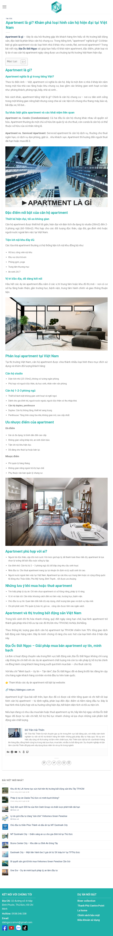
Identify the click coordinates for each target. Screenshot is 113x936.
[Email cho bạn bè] (59, 763)
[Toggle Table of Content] (22, 61)
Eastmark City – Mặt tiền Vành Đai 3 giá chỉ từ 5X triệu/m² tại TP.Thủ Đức (45, 852)
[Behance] (8, 752)
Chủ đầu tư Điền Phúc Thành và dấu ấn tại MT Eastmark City (39, 825)
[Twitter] (19, 752)
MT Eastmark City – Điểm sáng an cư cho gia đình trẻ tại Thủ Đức (41, 834)
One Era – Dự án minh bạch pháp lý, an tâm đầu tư (34, 870)
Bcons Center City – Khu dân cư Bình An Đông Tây (34, 843)
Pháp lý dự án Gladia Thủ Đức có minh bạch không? (34, 798)
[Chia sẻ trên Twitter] (54, 763)
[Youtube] (16, 752)
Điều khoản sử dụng (88, 919)
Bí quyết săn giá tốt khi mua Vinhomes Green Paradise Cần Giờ (40, 861)
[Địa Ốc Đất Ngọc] (56, 7)
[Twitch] (27, 752)
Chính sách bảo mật (88, 915)
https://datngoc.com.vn (22, 689)
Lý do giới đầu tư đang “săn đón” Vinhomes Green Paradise (38, 816)
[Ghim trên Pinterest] (64, 763)
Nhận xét (14, 810)
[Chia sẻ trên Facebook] (49, 763)
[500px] (23, 752)
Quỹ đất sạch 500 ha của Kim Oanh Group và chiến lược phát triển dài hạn (45, 807)
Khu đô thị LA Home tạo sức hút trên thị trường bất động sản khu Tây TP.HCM (47, 789)
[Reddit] (12, 752)
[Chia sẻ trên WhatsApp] (44, 763)
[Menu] (4, 7)
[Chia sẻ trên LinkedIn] (69, 763)
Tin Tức (9, 19)
